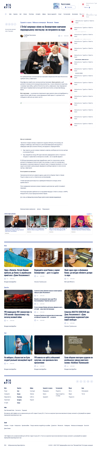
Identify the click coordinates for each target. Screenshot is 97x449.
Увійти (86, 7)
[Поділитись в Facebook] (9, 24)
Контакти (18, 410)
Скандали (7, 394)
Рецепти (58, 391)
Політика (31, 14)
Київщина (67, 425)
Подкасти (71, 397)
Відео (70, 394)
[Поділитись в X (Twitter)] (12, 24)
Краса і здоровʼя (52, 14)
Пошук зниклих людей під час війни (40, 425)
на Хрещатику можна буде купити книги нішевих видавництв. (43, 197)
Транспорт (7, 400)
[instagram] (88, 381)
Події (5, 391)
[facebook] (81, 381)
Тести (83, 394)
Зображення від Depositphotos (16, 445)
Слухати (69, 7)
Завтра (32, 394)
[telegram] (77, 381)
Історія (6, 403)
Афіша (44, 14)
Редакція (24, 410)
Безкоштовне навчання (10, 29)
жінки (6, 31)
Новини (56, 22)
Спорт (60, 14)
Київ (10, 14)
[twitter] (84, 381)
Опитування (85, 391)
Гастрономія (67, 14)
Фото (70, 391)
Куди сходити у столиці (60, 395)
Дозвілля (54, 425)
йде (24, 82)
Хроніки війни (25, 425)
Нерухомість (7, 397)
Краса (44, 394)
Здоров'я (45, 397)
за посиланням (46, 177)
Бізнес (25, 14)
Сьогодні (32, 391)
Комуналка (18, 425)
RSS (5, 445)
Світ (20, 14)
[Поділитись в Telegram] (6, 24)
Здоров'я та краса (25, 22)
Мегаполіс (50, 22)
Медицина (46, 391)
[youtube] (91, 381)
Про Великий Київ (9, 410)
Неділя (32, 400)
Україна (15, 14)
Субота (32, 397)
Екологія (86, 425)
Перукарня (10, 31)
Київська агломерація (39, 22)
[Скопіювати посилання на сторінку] (15, 24)
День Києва (7, 428)
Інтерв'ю (38, 14)
